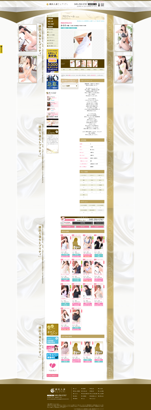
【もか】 (52, 110)
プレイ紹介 (101, 388)
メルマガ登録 (101, 391)
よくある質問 (101, 393)
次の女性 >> (97, 226)
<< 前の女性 (68, 226)
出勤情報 (84, 388)
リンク (84, 398)
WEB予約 (91, 4)
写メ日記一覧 (85, 391)
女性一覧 (82, 226)
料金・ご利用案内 (77, 391)
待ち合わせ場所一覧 (86, 393)
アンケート (99, 223)
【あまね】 (52, 100)
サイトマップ (93, 398)
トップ (75, 388)
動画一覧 (92, 391)
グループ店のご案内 (94, 393)
